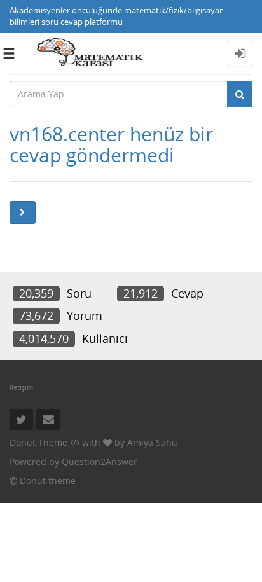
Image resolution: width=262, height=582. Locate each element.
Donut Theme (38, 442)
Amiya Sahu (152, 442)
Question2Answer (99, 461)
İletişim (21, 387)
